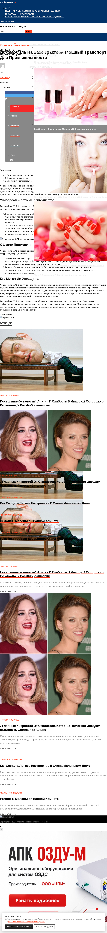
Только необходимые (44, 927)
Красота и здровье (40, 67)
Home (7, 8)
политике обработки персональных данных (26, 922)
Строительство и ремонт (44, 44)
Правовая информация (19, 14)
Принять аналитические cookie (19, 927)
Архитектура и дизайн (42, 56)
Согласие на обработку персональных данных (34, 16)
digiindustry (5, 77)
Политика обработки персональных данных (32, 11)
